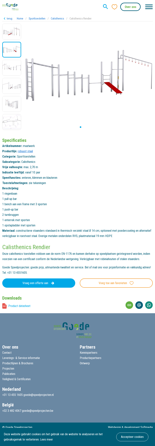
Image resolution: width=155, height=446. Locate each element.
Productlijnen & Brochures (17, 363)
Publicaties (8, 374)
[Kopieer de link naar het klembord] (129, 305)
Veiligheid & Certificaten (16, 379)
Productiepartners (90, 358)
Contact (7, 352)
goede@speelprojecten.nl (38, 395)
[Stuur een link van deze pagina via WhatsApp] (149, 305)
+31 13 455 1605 (12, 395)
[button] (77, 127)
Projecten (8, 368)
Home (20, 18)
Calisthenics (57, 18)
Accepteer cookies (132, 437)
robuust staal (25, 151)
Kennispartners (88, 352)
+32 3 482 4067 (11, 411)
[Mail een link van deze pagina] (139, 305)
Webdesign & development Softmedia (130, 427)
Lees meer (46, 439)
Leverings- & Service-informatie (21, 358)
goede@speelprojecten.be (37, 411)
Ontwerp (85, 363)
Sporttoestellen (37, 18)
